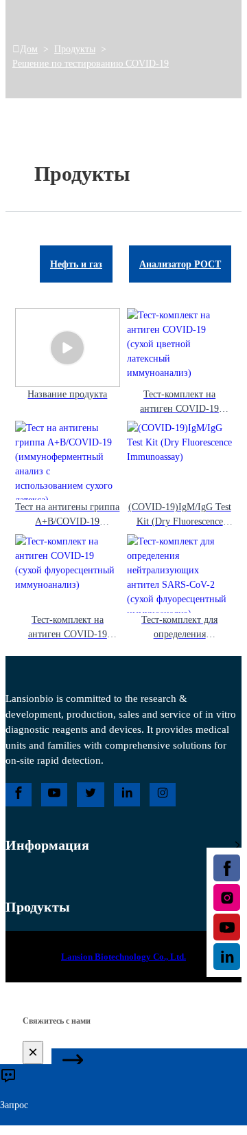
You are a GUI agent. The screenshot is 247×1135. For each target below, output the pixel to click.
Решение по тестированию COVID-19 (90, 63)
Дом (29, 49)
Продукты (74, 49)
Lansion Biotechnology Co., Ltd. (123, 956)
